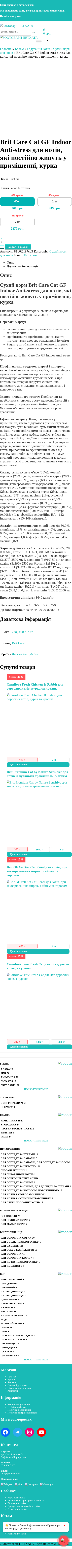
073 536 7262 (8, 1465)
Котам (19, 49)
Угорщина (10, 1124)
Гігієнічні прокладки (18, 1335)
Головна (6, 49)
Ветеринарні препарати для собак (26, 1500)
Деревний (9, 1287)
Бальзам (8, 1307)
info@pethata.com (10, 1473)
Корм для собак (16, 1497)
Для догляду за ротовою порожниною (31, 1190)
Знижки (12, 1382)
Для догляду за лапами (19, 1158)
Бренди (12, 1379)
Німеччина (12, 1120)
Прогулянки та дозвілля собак (24, 1506)
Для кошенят (12, 1265)
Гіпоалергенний (14, 1170)
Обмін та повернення (19, 1388)
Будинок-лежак (14, 1315)
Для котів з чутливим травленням (27, 1198)
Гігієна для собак (17, 1503)
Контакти (13, 1390)
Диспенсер (10, 1355)
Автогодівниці (13, 1291)
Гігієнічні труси (14, 1339)
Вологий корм (12, 1323)
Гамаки (7, 1327)
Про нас (12, 1376)
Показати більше (36, 1089)
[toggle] (65, 1064)
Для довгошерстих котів (20, 1178)
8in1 (5, 1073)
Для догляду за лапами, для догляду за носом (36, 1162)
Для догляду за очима (18, 1182)
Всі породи (10, 1216)
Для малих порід (14, 1224)
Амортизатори (12, 1303)
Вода (5, 1319)
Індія (6, 1136)
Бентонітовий (13, 1279)
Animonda (9, 1077)
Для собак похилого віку (21, 1241)
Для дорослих (13, 1253)
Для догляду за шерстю (20, 1166)
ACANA (7, 1069)
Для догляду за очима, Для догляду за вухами (36, 1186)
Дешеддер (9, 1347)
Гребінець (10, 1343)
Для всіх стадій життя (19, 1249)
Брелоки (9, 1311)
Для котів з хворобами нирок (24, 1194)
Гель (5, 1331)
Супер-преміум (13, 1103)
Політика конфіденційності (22, 1412)
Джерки (7, 1351)
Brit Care (10, 1085)
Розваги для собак (17, 1509)
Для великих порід (15, 1220)
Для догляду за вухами (19, 1154)
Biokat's (8, 1081)
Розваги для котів (17, 1533)
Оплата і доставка (17, 1385)
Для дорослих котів (17, 1257)
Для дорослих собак (18, 1237)
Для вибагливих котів (18, 1174)
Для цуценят (12, 1245)
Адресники (10, 1299)
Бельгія (7, 1132)
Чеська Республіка (17, 1128)
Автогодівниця (13, 1295)
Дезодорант (10, 1283)
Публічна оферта (17, 1407)
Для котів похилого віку (20, 1261)
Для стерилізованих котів (22, 1202)
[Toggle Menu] (39, 41)
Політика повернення (19, 1409)
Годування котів (38, 49)
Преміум (8, 1107)
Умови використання (19, 1404)
